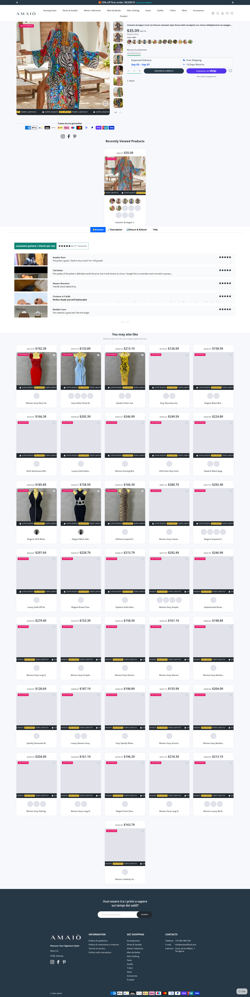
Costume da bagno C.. (125, 222)
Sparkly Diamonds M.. (37, 743)
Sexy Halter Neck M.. (80, 403)
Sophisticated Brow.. (213, 607)
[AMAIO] (25, 13)
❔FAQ (154, 229)
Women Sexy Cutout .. (169, 539)
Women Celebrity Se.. (125, 879)
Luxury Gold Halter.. (80, 471)
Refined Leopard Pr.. (125, 539)
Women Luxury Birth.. (213, 811)
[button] (16, 2)
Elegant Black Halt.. (81, 539)
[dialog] (217, 13)
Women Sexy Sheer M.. (36, 403)
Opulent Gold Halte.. (125, 607)
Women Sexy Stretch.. (169, 743)
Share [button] (132, 80)
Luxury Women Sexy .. (81, 743)
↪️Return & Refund (136, 229)
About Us (54, 950)
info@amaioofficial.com (185, 944)
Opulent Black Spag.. (213, 471)
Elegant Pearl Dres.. (125, 811)
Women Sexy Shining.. (36, 811)
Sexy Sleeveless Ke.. (169, 403)
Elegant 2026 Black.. (36, 539)
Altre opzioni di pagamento (206, 76)
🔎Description (115, 229)
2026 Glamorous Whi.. (36, 471)
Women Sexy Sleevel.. (125, 675)
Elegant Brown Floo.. (80, 607)
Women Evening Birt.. (125, 471)
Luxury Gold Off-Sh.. (36, 607)
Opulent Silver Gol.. (125, 403)
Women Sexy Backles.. (213, 675)
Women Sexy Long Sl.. (37, 675)
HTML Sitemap (56, 956)
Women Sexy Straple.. (169, 607)
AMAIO (59, 993)
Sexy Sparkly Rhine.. (125, 743)
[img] (64, 246)
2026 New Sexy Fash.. (169, 471)
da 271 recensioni (79, 246)
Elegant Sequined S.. (213, 539)
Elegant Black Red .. (213, 403)
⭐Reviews (98, 229)
